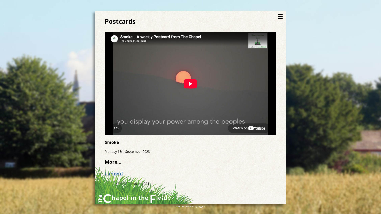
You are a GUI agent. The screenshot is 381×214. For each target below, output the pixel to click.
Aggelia (201, 206)
